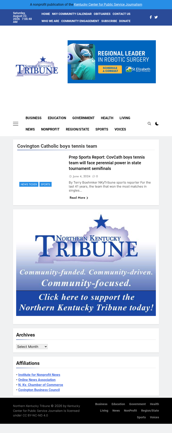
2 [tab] (105, 86)
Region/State (77, 129)
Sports (101, 129)
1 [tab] (97, 86)
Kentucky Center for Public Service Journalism (108, 5)
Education (57, 118)
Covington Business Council (39, 390)
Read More (77, 197)
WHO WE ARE (50, 21)
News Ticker (29, 184)
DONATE (124, 21)
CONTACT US (121, 14)
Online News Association (37, 380)
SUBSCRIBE (109, 21)
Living (125, 118)
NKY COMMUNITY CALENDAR (72, 14)
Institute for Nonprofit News (39, 375)
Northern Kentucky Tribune (31, 406)
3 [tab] (113, 86)
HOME (46, 14)
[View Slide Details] (112, 61)
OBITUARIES (102, 14)
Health (107, 118)
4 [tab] (121, 86)
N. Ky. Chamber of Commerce (40, 385)
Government (83, 118)
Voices (120, 129)
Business (34, 118)
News (30, 129)
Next (151, 83)
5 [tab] (129, 86)
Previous (72, 83)
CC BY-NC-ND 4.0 (35, 415)
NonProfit (50, 129)
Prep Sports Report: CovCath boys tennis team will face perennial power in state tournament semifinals (107, 163)
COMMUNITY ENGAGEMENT (80, 21)
